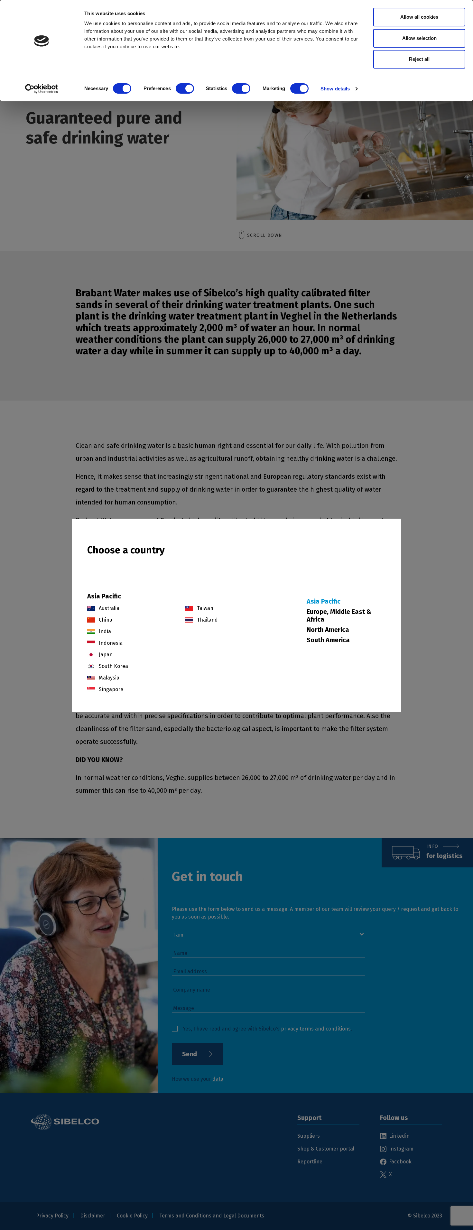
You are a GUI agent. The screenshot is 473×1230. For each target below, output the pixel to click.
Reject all (419, 59)
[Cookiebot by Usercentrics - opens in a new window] (42, 89)
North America (328, 629)
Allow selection (419, 38)
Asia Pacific (323, 601)
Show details (335, 88)
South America (328, 640)
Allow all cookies (419, 17)
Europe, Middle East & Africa (339, 615)
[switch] (185, 88)
